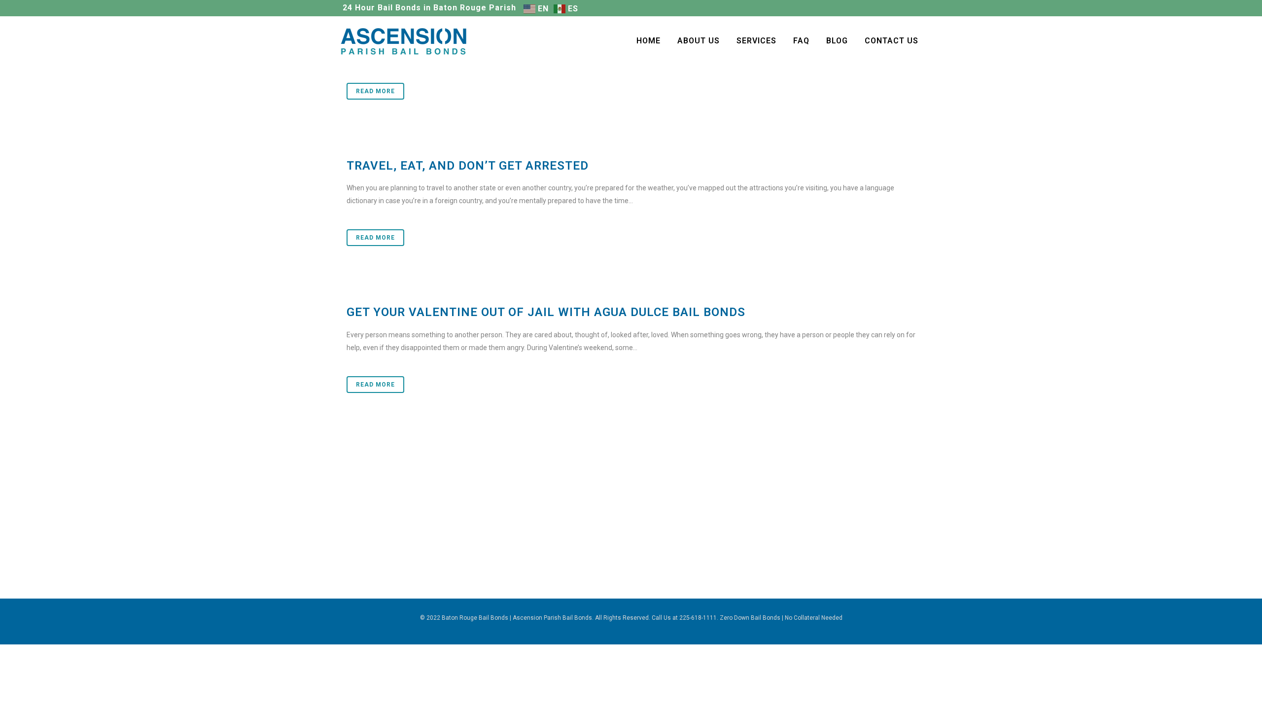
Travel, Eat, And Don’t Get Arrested (468, 166)
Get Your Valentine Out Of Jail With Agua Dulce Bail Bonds (546, 312)
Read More (375, 91)
